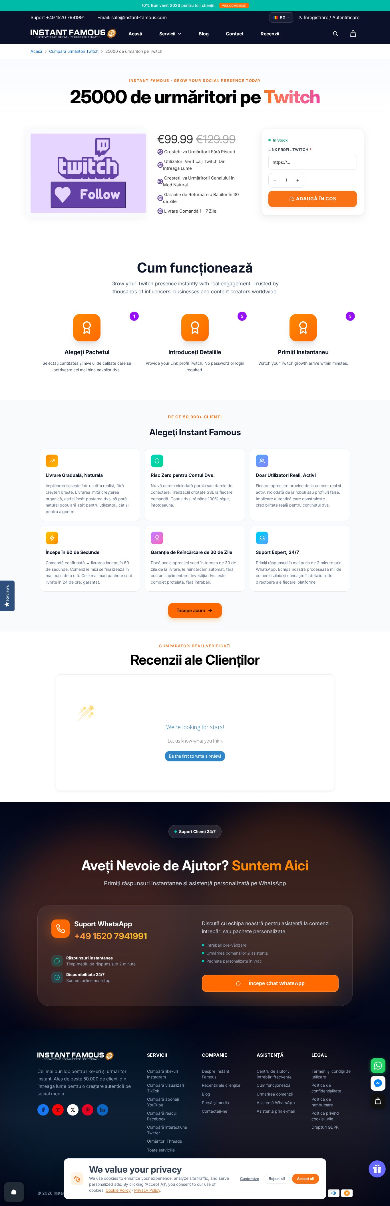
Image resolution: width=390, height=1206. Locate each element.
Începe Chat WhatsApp (277, 983)
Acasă (36, 51)
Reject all (277, 1179)
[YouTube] (58, 1110)
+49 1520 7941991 (110, 936)
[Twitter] (73, 1110)
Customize (249, 1179)
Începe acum (191, 610)
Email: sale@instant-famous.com (132, 17)
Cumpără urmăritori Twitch (73, 51)
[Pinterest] (87, 1110)
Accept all (305, 1179)
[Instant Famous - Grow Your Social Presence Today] (74, 34)
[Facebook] (43, 1110)
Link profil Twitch (289, 149)
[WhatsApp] (378, 1065)
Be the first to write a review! (195, 756)
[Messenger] (378, 1083)
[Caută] (335, 33)
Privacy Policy (147, 1190)
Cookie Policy (118, 1190)
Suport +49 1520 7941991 (58, 17)
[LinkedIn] (102, 1110)
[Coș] (378, 1101)
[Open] (14, 1192)
